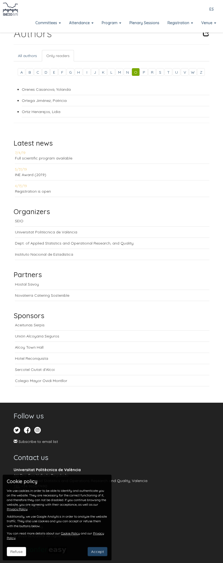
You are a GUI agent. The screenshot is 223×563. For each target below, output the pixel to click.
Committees (46, 22)
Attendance (80, 22)
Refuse (16, 551)
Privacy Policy (17, 509)
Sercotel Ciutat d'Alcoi (35, 369)
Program (110, 22)
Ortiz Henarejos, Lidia (41, 111)
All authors (27, 55)
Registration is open (33, 191)
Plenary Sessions (144, 22)
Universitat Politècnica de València (46, 232)
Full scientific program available (43, 158)
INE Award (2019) (30, 174)
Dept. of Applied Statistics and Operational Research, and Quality (74, 243)
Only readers (58, 55)
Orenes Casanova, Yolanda (46, 89)
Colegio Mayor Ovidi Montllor (41, 380)
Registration (179, 22)
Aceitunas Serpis (30, 325)
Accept (97, 551)
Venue (207, 22)
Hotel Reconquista (31, 358)
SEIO (19, 220)
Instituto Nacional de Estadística (44, 254)
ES (211, 9)
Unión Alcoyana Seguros (37, 336)
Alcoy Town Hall (29, 347)
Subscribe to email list (37, 441)
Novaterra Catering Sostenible (42, 295)
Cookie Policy (70, 533)
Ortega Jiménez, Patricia (44, 100)
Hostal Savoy (27, 284)
